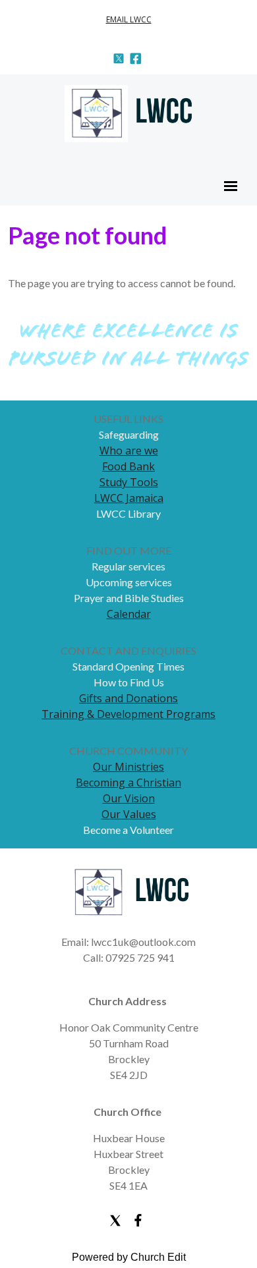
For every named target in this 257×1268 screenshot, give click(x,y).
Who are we (129, 450)
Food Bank (128, 466)
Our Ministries (128, 766)
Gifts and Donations (128, 698)
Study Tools (129, 482)
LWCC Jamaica (128, 498)
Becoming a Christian (128, 782)
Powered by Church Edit (129, 1257)
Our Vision (129, 798)
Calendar (129, 614)
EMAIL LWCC (129, 19)
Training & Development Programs (128, 714)
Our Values (128, 814)
